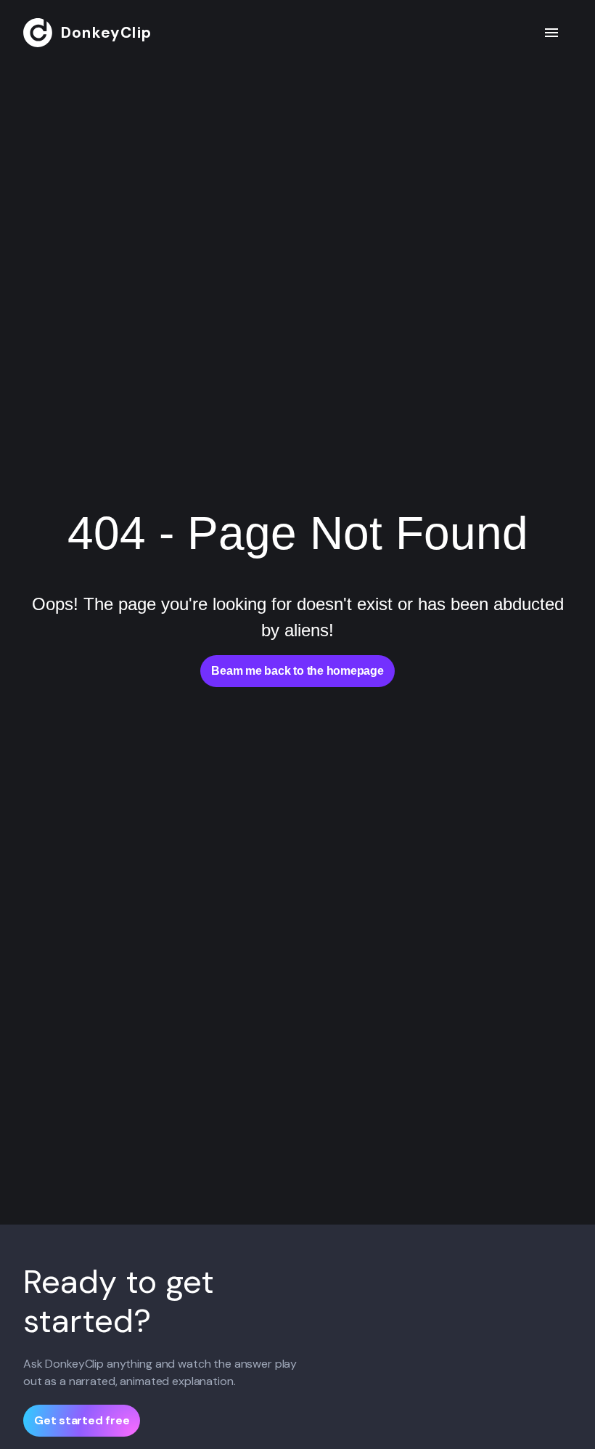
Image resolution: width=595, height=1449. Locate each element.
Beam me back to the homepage (297, 671)
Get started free (81, 1420)
